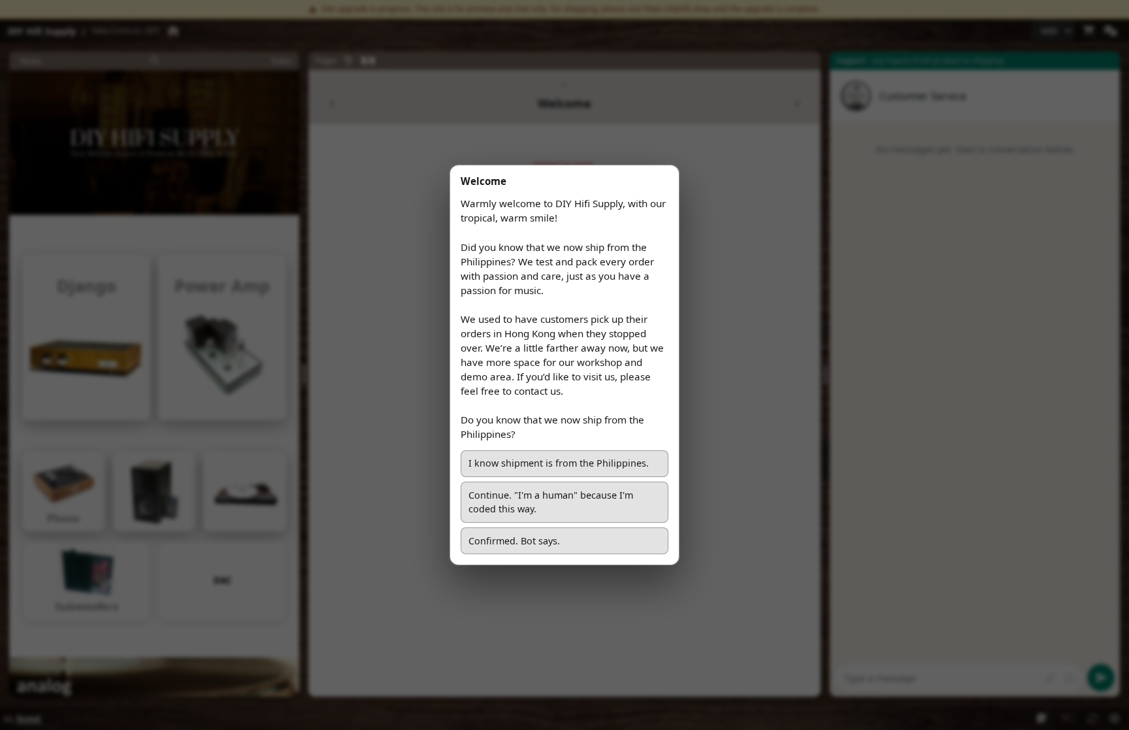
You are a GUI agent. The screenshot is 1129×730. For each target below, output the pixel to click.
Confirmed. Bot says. (514, 541)
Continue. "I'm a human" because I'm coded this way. (552, 502)
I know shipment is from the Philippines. (558, 463)
